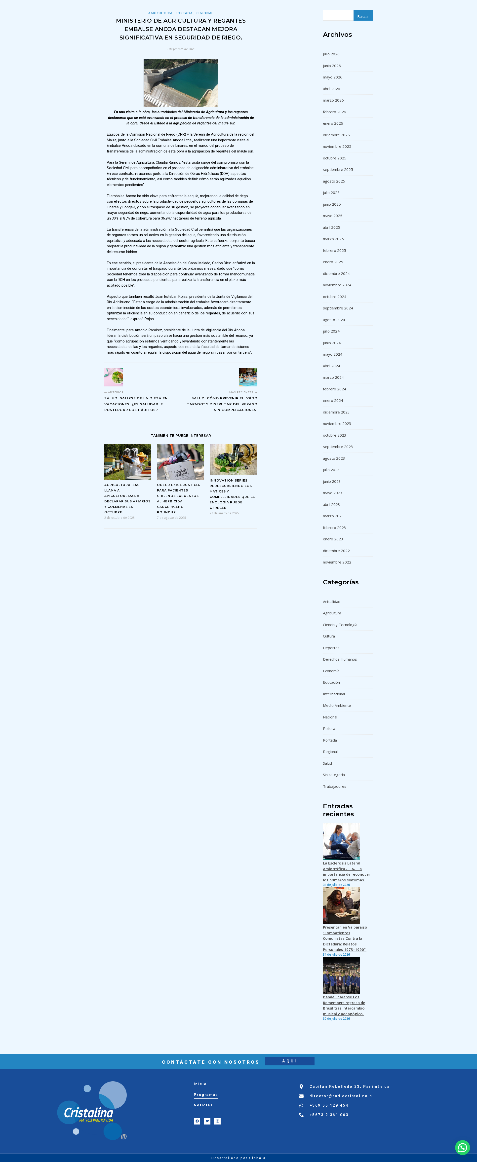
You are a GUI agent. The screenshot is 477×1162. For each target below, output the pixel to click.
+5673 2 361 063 (329, 1115)
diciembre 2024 (336, 273)
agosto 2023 (334, 458)
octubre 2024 (334, 296)
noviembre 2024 (337, 284)
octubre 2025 (334, 157)
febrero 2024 (334, 388)
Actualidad (331, 601)
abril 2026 (331, 88)
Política (329, 728)
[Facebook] (197, 1121)
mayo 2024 (332, 354)
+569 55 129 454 (329, 1105)
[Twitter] (207, 1121)
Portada (184, 13)
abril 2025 (331, 227)
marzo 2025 (333, 238)
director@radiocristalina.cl (342, 1096)
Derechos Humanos (340, 659)
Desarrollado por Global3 (238, 1158)
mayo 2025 (332, 215)
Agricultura (160, 13)
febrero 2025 (334, 250)
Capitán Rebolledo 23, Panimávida (350, 1086)
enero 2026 (333, 123)
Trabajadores (334, 786)
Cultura (329, 636)
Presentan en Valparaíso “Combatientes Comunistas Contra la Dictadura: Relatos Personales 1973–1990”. (345, 938)
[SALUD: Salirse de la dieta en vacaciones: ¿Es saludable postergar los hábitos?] (113, 377)
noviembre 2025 (337, 146)
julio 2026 (331, 53)
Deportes (331, 647)
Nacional (330, 716)
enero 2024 (333, 400)
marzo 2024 (333, 377)
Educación (331, 682)
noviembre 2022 (337, 562)
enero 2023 (333, 538)
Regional (205, 13)
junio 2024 (332, 342)
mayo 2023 (332, 492)
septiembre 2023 (338, 446)
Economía (331, 670)
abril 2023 (331, 504)
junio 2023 (332, 481)
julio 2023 (331, 469)
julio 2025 (331, 192)
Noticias (203, 1105)
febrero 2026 (334, 111)
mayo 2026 (332, 77)
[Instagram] (217, 1121)
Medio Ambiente (337, 705)
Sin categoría (334, 774)
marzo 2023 (333, 515)
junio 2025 (332, 204)
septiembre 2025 (338, 169)
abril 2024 (331, 365)
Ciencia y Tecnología (340, 624)
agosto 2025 (334, 181)
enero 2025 (333, 261)
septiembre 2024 (338, 307)
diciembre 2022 (336, 550)
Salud (327, 763)
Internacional (334, 693)
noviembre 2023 (337, 423)
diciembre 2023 (336, 412)
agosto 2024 (334, 319)
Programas (206, 1094)
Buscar (363, 16)
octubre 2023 (334, 435)
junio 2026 (332, 65)
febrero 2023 (334, 527)
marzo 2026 (333, 100)
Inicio (200, 1084)
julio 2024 (331, 331)
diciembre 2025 (336, 134)
